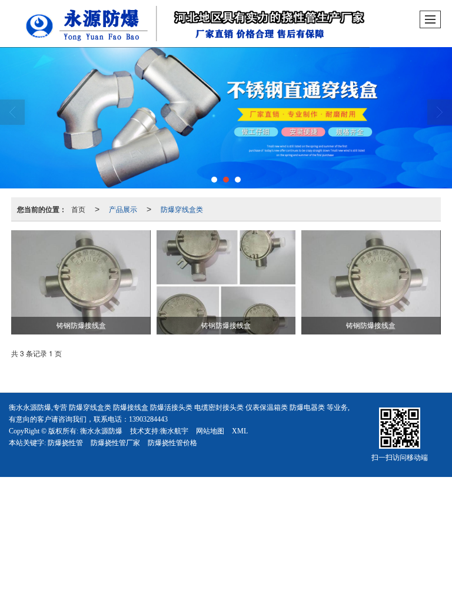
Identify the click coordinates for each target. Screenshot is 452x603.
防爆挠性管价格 (172, 443)
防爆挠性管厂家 (115, 443)
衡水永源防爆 (101, 431)
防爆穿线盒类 (182, 209)
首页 (78, 209)
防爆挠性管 (65, 443)
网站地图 (210, 431)
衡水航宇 (174, 431)
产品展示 (123, 209)
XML (240, 431)
